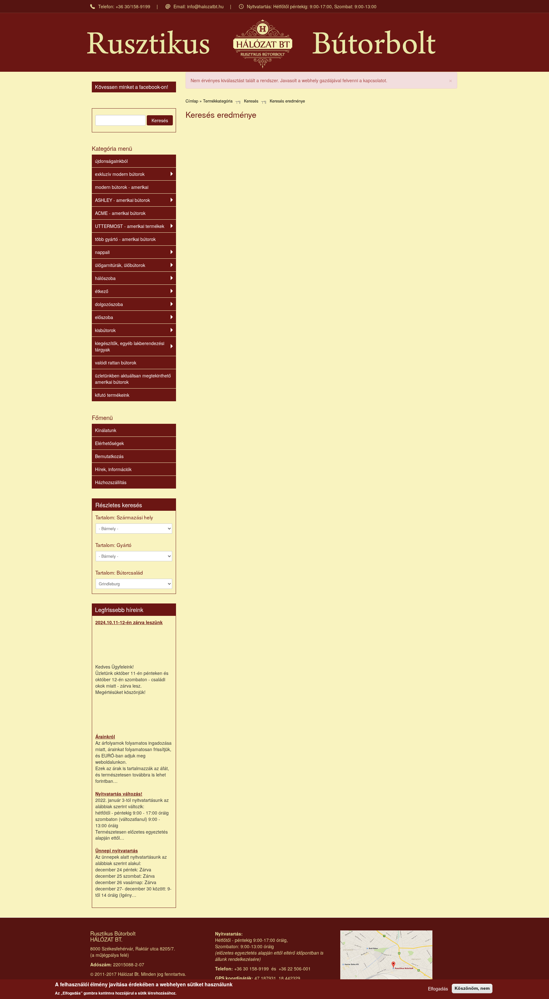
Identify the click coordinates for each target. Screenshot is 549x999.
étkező (101, 291)
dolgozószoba (109, 304)
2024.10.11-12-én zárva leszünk (129, 622)
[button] (450, 80)
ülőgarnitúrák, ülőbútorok (120, 265)
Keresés (160, 120)
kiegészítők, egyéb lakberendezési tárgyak (129, 346)
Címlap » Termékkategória (209, 101)
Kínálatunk (105, 430)
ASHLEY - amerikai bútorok (122, 200)
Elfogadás (438, 988)
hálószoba (105, 278)
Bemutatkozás (109, 456)
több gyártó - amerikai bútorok (125, 239)
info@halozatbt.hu (205, 6)
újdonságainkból (111, 161)
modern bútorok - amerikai (121, 187)
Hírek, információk (113, 469)
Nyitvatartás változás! (118, 793)
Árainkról (105, 736)
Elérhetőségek (109, 443)
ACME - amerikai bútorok (120, 213)
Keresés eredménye (287, 101)
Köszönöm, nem (472, 988)
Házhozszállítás (110, 482)
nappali (102, 252)
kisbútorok (105, 330)
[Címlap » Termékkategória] (261, 44)
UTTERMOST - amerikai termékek (129, 226)
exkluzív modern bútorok (120, 174)
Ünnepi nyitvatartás (116, 850)
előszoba (104, 317)
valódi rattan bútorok (115, 362)
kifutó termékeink (112, 395)
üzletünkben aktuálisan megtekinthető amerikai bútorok (133, 378)
